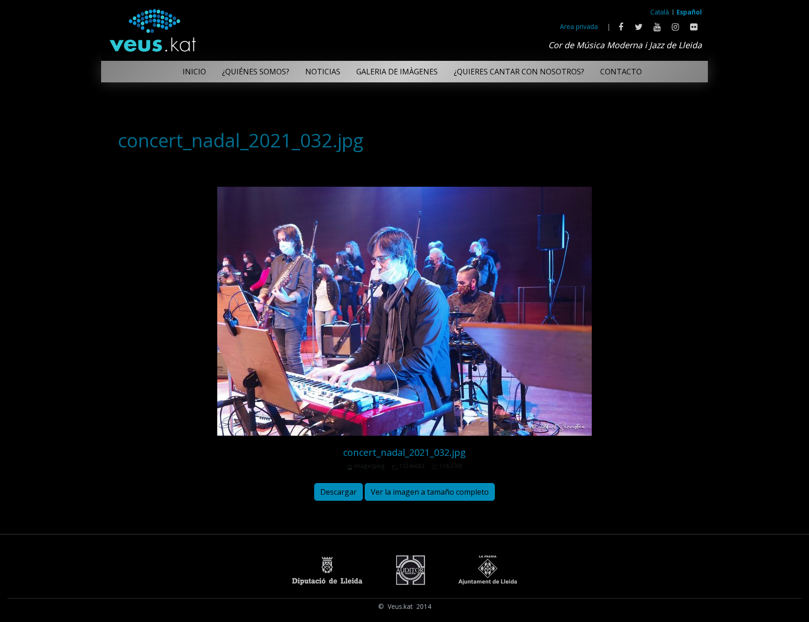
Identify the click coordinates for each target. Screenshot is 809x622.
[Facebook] (620, 26)
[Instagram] (675, 26)
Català (659, 11)
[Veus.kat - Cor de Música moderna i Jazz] (152, 28)
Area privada (579, 26)
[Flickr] (693, 26)
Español (689, 11)
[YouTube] (657, 26)
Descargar (338, 492)
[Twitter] (639, 26)
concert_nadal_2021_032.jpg (404, 452)
